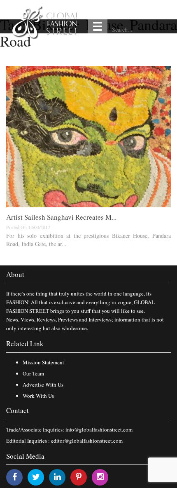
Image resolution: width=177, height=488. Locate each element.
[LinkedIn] (57, 476)
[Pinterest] (79, 476)
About (15, 274)
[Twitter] (36, 476)
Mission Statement (43, 362)
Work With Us (38, 395)
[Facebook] (14, 476)
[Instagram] (100, 476)
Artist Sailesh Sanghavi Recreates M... (61, 217)
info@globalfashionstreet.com (99, 429)
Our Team (33, 373)
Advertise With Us (43, 384)
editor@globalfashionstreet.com (87, 440)
